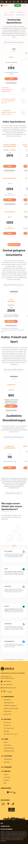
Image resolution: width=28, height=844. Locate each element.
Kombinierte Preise (9, 751)
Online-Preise (7, 745)
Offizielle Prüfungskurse (10, 705)
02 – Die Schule (6, 719)
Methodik (6, 731)
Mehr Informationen (14, 244)
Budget (18, 5)
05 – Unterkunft (6, 767)
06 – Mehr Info (5, 771)
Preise (5, 742)
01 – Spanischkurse (7, 696)
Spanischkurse (8, 711)
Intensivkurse (7, 699)
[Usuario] (21, 2)
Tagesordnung (8, 759)
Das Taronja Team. (9, 728)
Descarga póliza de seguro (13, 493)
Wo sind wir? (7, 725)
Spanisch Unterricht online (11, 708)
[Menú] (25, 5)
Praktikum (6, 780)
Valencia (6, 774)
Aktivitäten (7, 762)
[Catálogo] (18, 2)
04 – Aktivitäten (6, 756)
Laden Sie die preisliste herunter (13, 42)
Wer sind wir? (7, 722)
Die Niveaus (7, 777)
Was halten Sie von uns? (10, 734)
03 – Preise (4, 739)
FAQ (2, 823)
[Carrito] (25, 2)
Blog (5, 783)
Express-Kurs (7, 714)
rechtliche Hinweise (6, 829)
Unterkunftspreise (9, 748)
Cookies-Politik (5, 826)
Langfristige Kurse (9, 702)
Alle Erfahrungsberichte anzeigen (13, 659)
